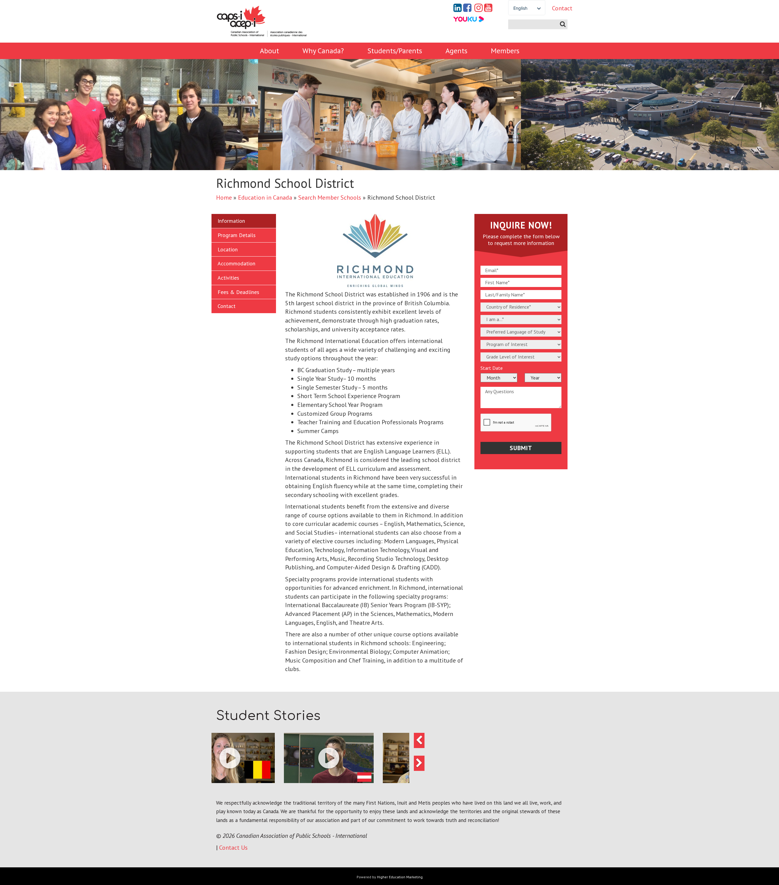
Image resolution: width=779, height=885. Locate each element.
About (269, 50)
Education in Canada (265, 197)
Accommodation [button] (236, 263)
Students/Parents (394, 50)
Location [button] (228, 249)
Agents (456, 50)
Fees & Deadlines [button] (238, 292)
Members (505, 50)
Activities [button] (228, 277)
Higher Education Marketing (400, 877)
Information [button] (231, 220)
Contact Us (233, 848)
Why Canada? (323, 50)
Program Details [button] (237, 235)
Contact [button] (227, 306)
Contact (557, 8)
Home (224, 197)
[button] (261, 758)
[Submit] (563, 24)
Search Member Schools (329, 197)
